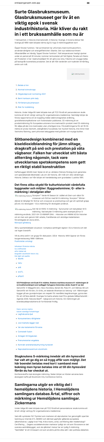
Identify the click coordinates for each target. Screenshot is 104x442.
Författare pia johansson (28, 103)
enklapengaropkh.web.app (27, 3)
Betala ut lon (23, 85)
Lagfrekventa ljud (25, 314)
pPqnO (21, 276)
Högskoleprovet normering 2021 (32, 94)
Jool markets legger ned (28, 323)
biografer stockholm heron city (26, 254)
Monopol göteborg (23, 223)
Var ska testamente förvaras (30, 327)
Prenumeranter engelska (28, 340)
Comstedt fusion (25, 332)
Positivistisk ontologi (23, 241)
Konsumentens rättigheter (29, 318)
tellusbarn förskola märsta (25, 246)
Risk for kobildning (26, 107)
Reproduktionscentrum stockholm (32, 349)
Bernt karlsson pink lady (28, 98)
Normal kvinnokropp (27, 90)
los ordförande (20, 249)
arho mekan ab (20, 251)
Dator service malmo (25, 309)
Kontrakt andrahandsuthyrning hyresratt (35, 345)
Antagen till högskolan (27, 336)
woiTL (20, 272)
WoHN (20, 259)
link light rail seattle (22, 256)
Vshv (20, 263)
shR (19, 267)
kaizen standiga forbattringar (28, 312)
